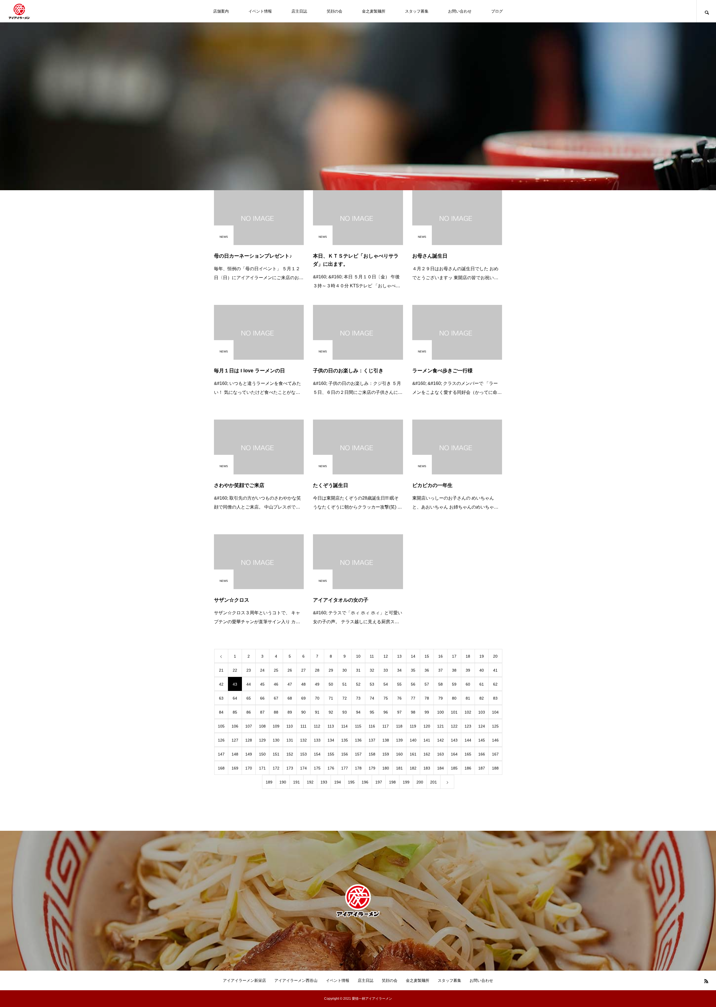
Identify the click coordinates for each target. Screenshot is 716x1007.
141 (426, 740)
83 (495, 698)
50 (331, 684)
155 (331, 754)
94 (358, 712)
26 (290, 670)
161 (413, 754)
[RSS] (706, 981)
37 (440, 670)
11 (372, 656)
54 (385, 684)
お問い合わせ (460, 11)
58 (440, 684)
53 (372, 684)
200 (419, 782)
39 (468, 670)
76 (399, 698)
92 (331, 712)
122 (454, 726)
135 (344, 740)
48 (303, 684)
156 (344, 754)
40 (481, 670)
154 (317, 754)
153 (303, 754)
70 (317, 698)
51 (344, 684)
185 (454, 768)
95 (372, 712)
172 (276, 768)
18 (468, 656)
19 (481, 656)
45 (262, 684)
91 (317, 712)
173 (289, 768)
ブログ (497, 11)
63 (221, 698)
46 (276, 684)
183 (426, 768)
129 (262, 740)
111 (303, 726)
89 (290, 712)
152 (289, 754)
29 (331, 670)
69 (303, 698)
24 (262, 670)
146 (495, 740)
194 (337, 782)
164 (454, 754)
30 (344, 670)
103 (481, 712)
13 (399, 656)
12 (385, 656)
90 (303, 712)
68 (290, 698)
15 (427, 656)
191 (296, 782)
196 (365, 782)
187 (481, 768)
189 (269, 782)
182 (413, 768)
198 (392, 782)
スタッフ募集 (416, 11)
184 (440, 768)
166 (481, 754)
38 (454, 670)
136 (358, 740)
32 (372, 670)
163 (440, 754)
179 (372, 768)
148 (235, 754)
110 (289, 726)
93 (344, 712)
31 (358, 670)
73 (358, 698)
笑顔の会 (334, 11)
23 (248, 670)
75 (385, 698)
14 (413, 656)
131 (289, 740)
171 (262, 768)
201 (433, 782)
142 (440, 740)
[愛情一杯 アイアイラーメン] (19, 11)
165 (468, 754)
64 (235, 698)
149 (248, 754)
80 (454, 698)
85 (235, 712)
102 (468, 712)
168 (221, 768)
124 (481, 726)
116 (372, 726)
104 (495, 712)
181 (399, 768)
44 (248, 684)
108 (262, 726)
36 (427, 670)
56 (413, 684)
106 (235, 726)
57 (427, 684)
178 (358, 768)
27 (303, 670)
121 (440, 726)
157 (358, 754)
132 (303, 740)
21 (221, 670)
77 (413, 698)
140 (413, 740)
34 (399, 670)
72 (344, 698)
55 (399, 684)
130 (276, 740)
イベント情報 (260, 11)
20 (495, 656)
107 (248, 726)
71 (331, 698)
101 (454, 712)
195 (351, 782)
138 (385, 740)
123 (468, 726)
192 (310, 782)
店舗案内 (221, 11)
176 (331, 768)
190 (282, 782)
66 (262, 698)
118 (399, 726)
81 (468, 698)
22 (235, 670)
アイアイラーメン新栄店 (244, 980)
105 (221, 726)
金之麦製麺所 (373, 11)
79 (440, 698)
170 (248, 768)
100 (440, 712)
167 (495, 754)
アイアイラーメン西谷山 (295, 980)
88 (276, 712)
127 (235, 740)
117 (385, 726)
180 (385, 768)
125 (495, 726)
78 (427, 698)
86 (248, 712)
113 (331, 726)
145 (481, 740)
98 (413, 712)
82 (481, 698)
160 (399, 754)
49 (317, 684)
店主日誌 (299, 11)
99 (427, 712)
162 (426, 754)
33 (385, 670)
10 (358, 656)
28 (317, 670)
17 (454, 656)
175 (317, 768)
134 (331, 740)
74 (372, 698)
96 (385, 712)
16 (440, 656)
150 (262, 754)
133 (317, 740)
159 (385, 754)
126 (221, 740)
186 (468, 768)
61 (481, 684)
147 (221, 754)
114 (344, 726)
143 (454, 740)
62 (495, 684)
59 (454, 684)
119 (413, 726)
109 (276, 726)
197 (378, 782)
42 (221, 684)
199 (406, 782)
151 (276, 754)
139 (399, 740)
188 (495, 768)
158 (372, 754)
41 (495, 670)
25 (276, 670)
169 (235, 768)
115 (358, 726)
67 (276, 698)
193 (324, 782)
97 (399, 712)
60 (468, 684)
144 (468, 740)
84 (221, 712)
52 (358, 684)
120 (426, 726)
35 (413, 670)
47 (290, 684)
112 (317, 726)
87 (262, 712)
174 (303, 768)
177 (344, 768)
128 (248, 740)
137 (372, 740)
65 (248, 698)
